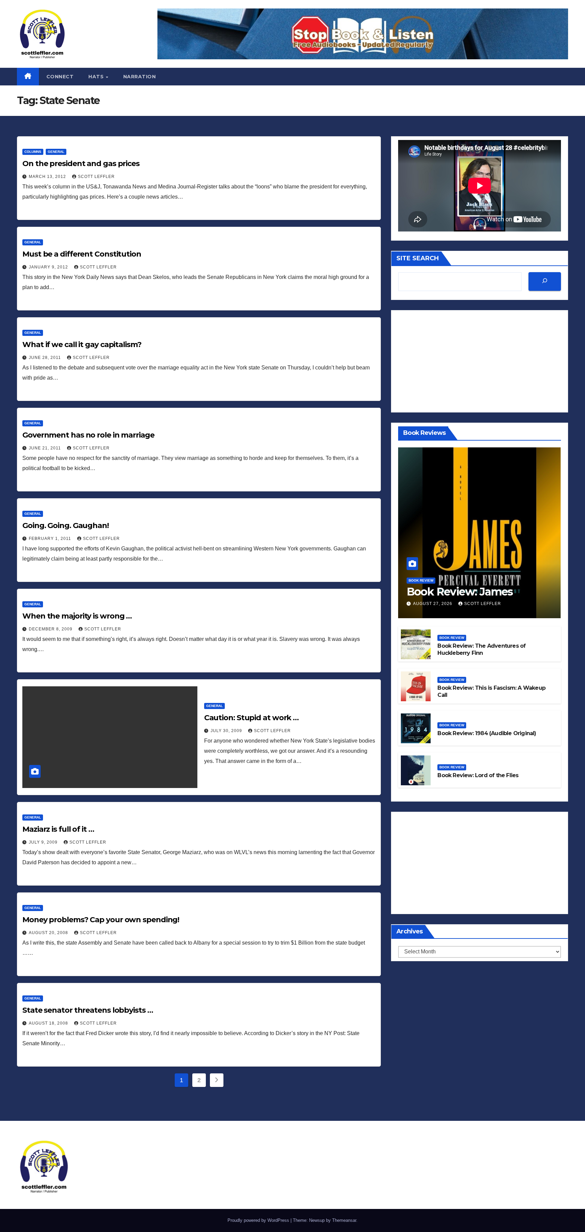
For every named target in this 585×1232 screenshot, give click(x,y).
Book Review (421, 580)
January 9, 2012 (49, 267)
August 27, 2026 (433, 604)
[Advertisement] (479, 361)
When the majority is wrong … (77, 616)
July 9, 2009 (44, 842)
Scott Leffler (96, 176)
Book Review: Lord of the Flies (477, 775)
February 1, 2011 (50, 538)
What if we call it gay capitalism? (82, 344)
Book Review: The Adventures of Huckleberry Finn (481, 649)
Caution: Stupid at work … (251, 717)
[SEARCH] (544, 281)
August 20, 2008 (49, 932)
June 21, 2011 (45, 448)
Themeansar (344, 1220)
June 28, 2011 (45, 357)
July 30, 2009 (227, 730)
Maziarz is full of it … (58, 829)
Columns (32, 152)
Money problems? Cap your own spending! (100, 919)
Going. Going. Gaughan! (65, 525)
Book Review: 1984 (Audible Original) (486, 733)
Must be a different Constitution (81, 254)
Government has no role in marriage (88, 435)
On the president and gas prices (80, 163)
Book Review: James (460, 591)
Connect (60, 77)
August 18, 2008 (49, 1023)
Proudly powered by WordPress (259, 1220)
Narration (139, 77)
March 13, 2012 (48, 176)
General (56, 152)
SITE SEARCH (417, 258)
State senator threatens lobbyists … (87, 1010)
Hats (96, 77)
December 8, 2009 (51, 629)
